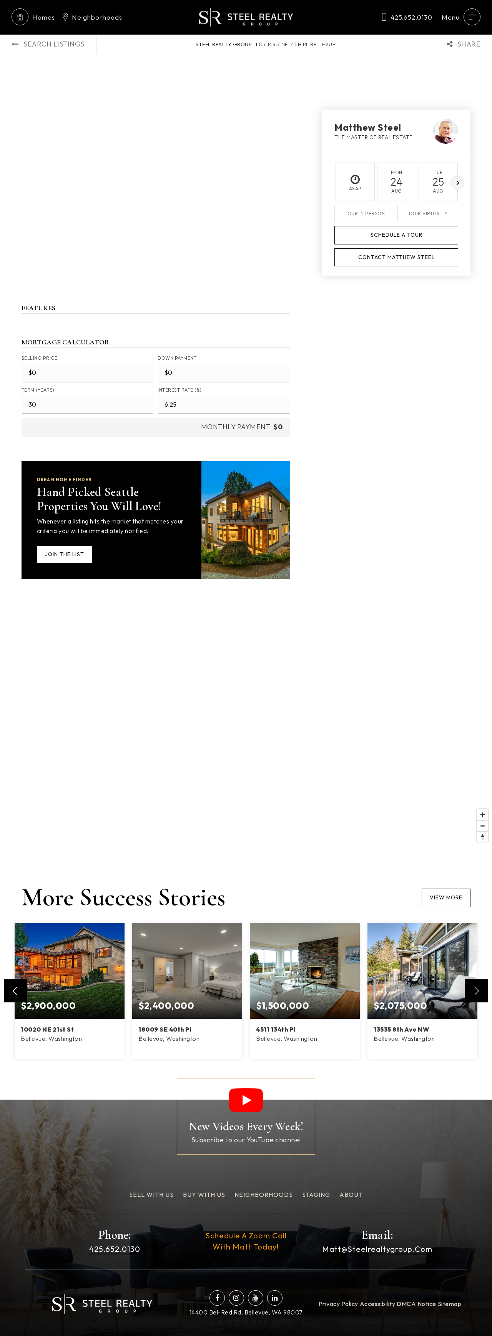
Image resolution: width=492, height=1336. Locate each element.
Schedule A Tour (396, 234)
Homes (43, 17)
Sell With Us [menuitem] (151, 1194)
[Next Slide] (476, 990)
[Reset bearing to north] (482, 836)
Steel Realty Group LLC (229, 44)
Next (457, 182)
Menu (451, 17)
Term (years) (38, 390)
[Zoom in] (482, 814)
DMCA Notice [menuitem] (416, 1304)
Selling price (40, 358)
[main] (246, 550)
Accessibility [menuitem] (378, 1304)
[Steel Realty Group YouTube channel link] (255, 1298)
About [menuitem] (351, 1194)
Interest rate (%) (180, 390)
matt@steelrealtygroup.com (377, 1249)
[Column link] (246, 1116)
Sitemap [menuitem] (450, 1304)
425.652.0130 (411, 17)
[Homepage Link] (246, 16)
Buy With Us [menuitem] (204, 1194)
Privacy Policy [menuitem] (338, 1304)
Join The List (64, 554)
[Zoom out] (482, 825)
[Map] (246, 731)
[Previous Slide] (15, 990)
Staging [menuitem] (316, 1194)
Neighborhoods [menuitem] (263, 1194)
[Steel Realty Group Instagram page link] (236, 1298)
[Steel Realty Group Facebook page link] (217, 1298)
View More (446, 897)
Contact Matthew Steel (396, 257)
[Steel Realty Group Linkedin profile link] (275, 1298)
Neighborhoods (97, 17)
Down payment (177, 358)
